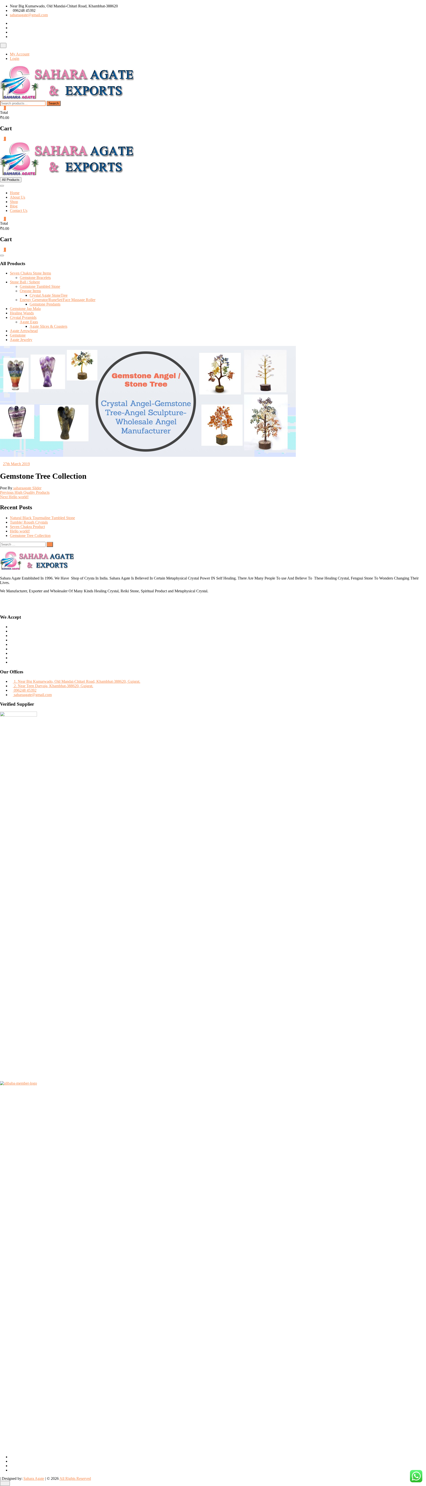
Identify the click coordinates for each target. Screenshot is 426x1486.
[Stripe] (11, 658)
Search (54, 103)
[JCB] (11, 662)
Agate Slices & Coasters (48, 326)
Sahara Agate (33, 1478)
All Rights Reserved (75, 1478)
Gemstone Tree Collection (30, 535)
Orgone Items (30, 291)
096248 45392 (24, 690)
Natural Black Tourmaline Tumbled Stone (42, 518)
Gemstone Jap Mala (25, 309)
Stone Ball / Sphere (25, 282)
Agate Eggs (29, 322)
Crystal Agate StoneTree (49, 295)
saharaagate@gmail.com (29, 15)
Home (14, 193)
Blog (14, 206)
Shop (14, 202)
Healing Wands (22, 313)
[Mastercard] (11, 631)
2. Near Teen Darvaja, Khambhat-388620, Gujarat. (53, 686)
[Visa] (11, 635)
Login (14, 58)
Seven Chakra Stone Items (30, 273)
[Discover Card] (11, 649)
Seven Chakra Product (27, 527)
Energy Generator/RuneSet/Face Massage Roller (57, 300)
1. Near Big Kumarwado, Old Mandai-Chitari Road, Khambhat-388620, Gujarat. (76, 681)
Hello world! (20, 531)
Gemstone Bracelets (35, 277)
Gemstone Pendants (45, 304)
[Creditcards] (11, 653)
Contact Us (18, 210)
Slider (36, 488)
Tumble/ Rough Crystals (29, 522)
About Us (17, 197)
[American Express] (11, 627)
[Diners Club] (11, 644)
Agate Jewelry (21, 340)
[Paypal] (11, 640)
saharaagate (22, 488)
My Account (19, 54)
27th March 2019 (16, 464)
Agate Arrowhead (24, 331)
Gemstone (18, 335)
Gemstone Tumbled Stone (40, 286)
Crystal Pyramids (23, 317)
